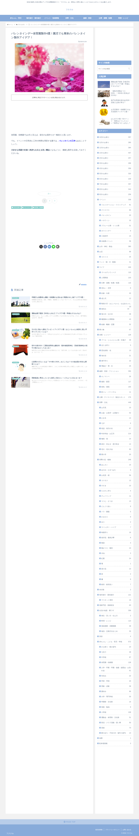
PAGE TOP (70, 822)
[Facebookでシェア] (45, 246)
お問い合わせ (127, 830)
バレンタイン (27, 207)
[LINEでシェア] (53, 246)
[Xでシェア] (41, 246)
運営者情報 (98, 830)
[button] (57, 246)
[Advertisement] (49, 116)
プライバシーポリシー (112, 830)
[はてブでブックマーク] (49, 246)
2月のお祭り (17, 207)
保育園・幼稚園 (38, 207)
